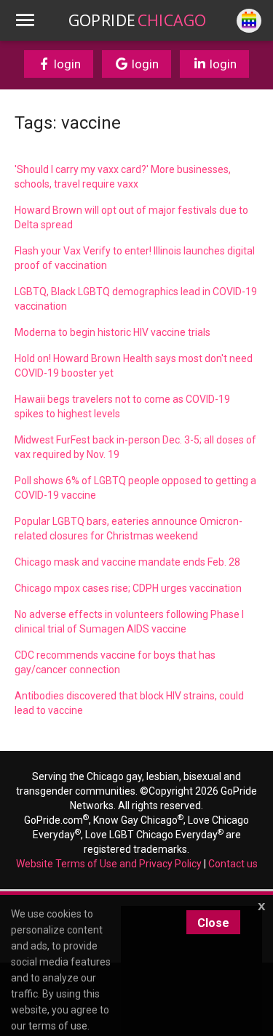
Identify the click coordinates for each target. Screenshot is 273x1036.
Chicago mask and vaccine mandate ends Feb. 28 (127, 562)
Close (213, 923)
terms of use (57, 1026)
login (66, 64)
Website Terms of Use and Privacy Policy (109, 864)
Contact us (233, 864)
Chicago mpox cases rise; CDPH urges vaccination (128, 588)
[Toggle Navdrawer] (25, 20)
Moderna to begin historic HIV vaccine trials (112, 332)
